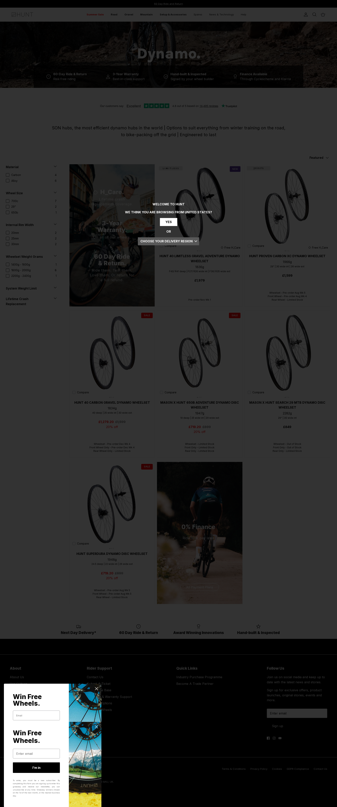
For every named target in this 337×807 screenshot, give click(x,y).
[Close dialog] (96, 688)
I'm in (36, 768)
